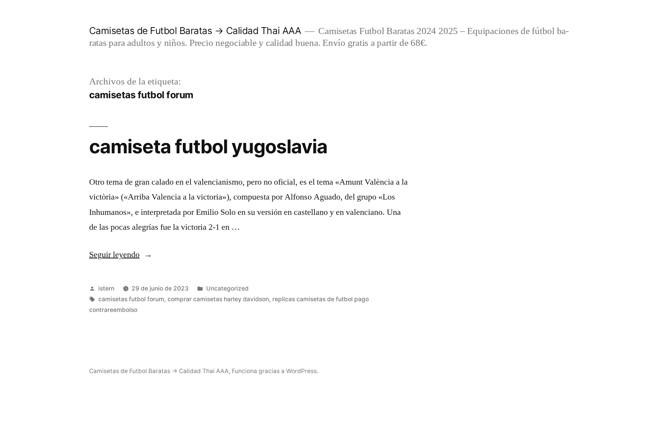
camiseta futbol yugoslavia (208, 146)
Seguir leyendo (120, 254)
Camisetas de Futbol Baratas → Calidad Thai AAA (195, 30)
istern (106, 288)
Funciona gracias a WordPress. (275, 371)
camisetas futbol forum (131, 299)
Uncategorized (227, 288)
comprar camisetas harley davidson (218, 299)
